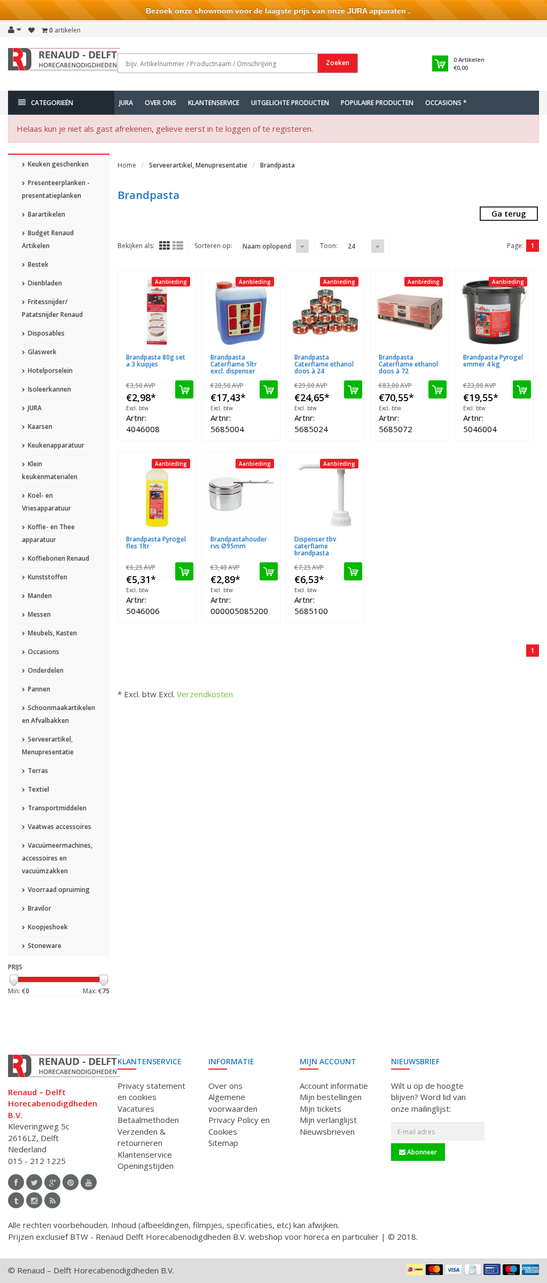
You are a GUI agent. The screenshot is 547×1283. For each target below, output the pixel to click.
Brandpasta (277, 165)
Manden (39, 595)
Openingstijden (146, 1165)
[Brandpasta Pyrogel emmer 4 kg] (494, 312)
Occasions (42, 651)
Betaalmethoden (148, 1119)
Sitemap (223, 1142)
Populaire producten (377, 102)
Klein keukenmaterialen (49, 470)
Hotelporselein (49, 370)
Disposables (45, 333)
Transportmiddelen (56, 807)
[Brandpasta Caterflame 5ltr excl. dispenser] (241, 312)
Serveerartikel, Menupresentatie (48, 745)
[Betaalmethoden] (415, 1269)
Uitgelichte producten (290, 102)
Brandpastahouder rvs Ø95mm (238, 543)
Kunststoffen (46, 576)
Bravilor (38, 908)
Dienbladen (44, 283)
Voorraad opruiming (58, 889)
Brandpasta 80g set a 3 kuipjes (155, 361)
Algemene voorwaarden (232, 1102)
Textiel (37, 789)
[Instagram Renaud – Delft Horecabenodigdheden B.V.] (34, 1200)
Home (127, 165)
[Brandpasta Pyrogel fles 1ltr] (157, 494)
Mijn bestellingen (331, 1096)
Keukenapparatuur (55, 445)
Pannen (38, 689)
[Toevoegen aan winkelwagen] (184, 389)
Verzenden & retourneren (142, 1137)
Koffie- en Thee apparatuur (48, 533)
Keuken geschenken (57, 164)
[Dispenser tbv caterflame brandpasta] (325, 494)
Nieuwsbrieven (327, 1131)
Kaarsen (39, 426)
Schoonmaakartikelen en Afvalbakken (58, 714)
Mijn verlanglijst (328, 1119)
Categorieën (52, 102)
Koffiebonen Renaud (57, 558)
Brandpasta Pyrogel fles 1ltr (156, 543)
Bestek (37, 264)
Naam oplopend (267, 246)
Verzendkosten (205, 694)
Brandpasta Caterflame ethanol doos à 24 (324, 364)
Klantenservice (213, 102)
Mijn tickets (320, 1108)
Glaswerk (41, 351)
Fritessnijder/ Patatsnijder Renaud (52, 308)
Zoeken (337, 62)
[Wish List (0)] (31, 30)
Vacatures (136, 1108)
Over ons (160, 102)
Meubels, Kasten (51, 632)
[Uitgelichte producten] (52, 1200)
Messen (38, 614)
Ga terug (508, 213)
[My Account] (14, 29)
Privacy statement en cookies (151, 1091)
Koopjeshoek (47, 926)
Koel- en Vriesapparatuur (46, 502)
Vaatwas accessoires (58, 826)
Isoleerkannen (48, 389)
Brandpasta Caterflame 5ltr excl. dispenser (233, 364)
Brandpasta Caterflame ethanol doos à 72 (408, 364)
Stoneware (43, 945)
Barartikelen (45, 214)
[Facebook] (16, 1182)
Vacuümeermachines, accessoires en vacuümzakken (57, 858)
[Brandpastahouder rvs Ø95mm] (241, 494)
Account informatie (334, 1085)
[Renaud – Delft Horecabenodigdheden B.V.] (64, 63)
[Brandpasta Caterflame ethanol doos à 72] (409, 312)
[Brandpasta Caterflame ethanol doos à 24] (325, 312)
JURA (126, 102)
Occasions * (446, 102)
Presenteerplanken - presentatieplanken (56, 189)
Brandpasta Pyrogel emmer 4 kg (493, 361)
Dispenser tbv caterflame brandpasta (315, 546)
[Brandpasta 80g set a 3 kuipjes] (157, 312)
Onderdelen (45, 670)
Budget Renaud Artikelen (48, 239)
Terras (37, 770)
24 (351, 246)
